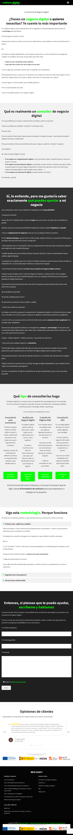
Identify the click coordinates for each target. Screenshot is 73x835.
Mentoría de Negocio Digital (12, 799)
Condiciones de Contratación (57, 823)
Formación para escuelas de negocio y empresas (18, 796)
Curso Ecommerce (9, 780)
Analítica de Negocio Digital (28, 476)
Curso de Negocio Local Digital (13, 793)
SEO (39, 788)
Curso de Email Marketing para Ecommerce (16, 786)
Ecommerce (41, 782)
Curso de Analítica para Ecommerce (14, 782)
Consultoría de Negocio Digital (47, 780)
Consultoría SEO (62, 475)
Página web (41, 791)
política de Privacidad (18, 682)
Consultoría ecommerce (10, 475)
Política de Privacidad (35, 823)
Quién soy (7, 808)
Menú (68, 2)
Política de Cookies (23, 823)
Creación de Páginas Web (45, 475)
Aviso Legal (45, 823)
